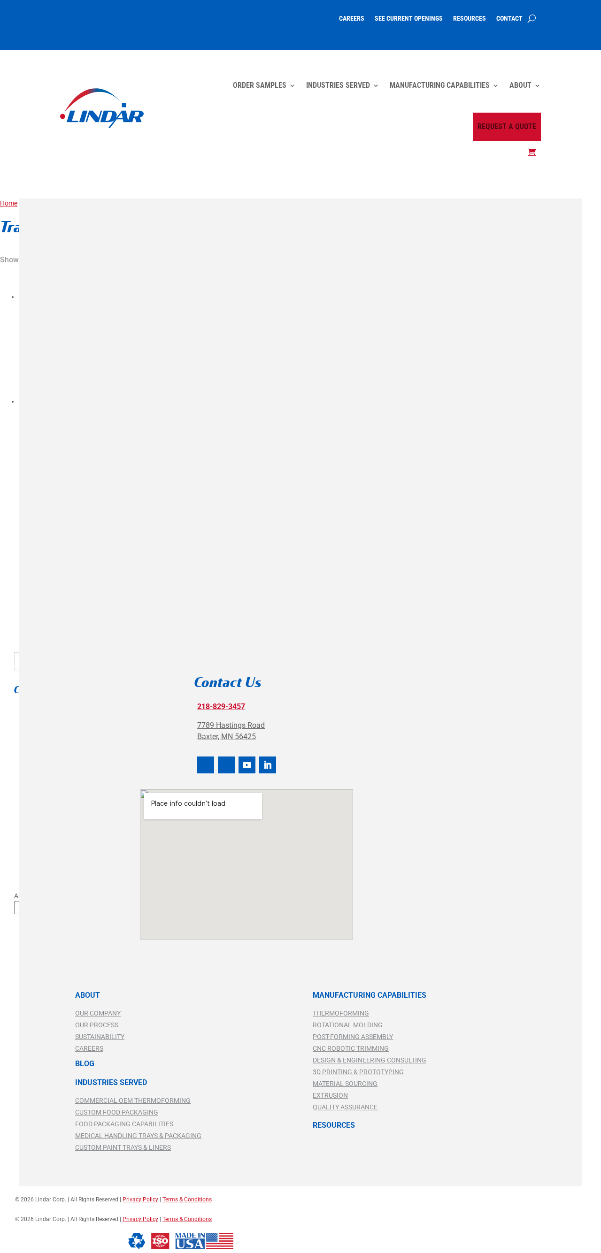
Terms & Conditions (187, 1219)
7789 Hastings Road (231, 725)
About (520, 85)
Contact (509, 18)
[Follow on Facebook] (205, 764)
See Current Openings (409, 18)
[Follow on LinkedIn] (267, 764)
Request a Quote (507, 126)
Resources (469, 18)
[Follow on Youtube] (247, 764)
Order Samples (259, 85)
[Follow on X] (226, 764)
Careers (351, 18)
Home (8, 203)
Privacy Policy (140, 1219)
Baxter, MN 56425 (226, 736)
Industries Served (338, 85)
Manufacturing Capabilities (440, 85)
